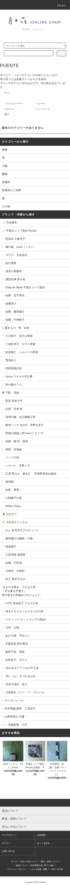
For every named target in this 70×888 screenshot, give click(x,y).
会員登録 (41, 835)
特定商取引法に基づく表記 (42, 865)
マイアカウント (9, 835)
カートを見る (43, 843)
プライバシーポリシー (17, 869)
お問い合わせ (8, 851)
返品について (21, 865)
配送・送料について (49, 861)
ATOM (60, 869)
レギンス (9, 109)
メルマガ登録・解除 (38, 869)
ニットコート (43, 109)
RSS (54, 869)
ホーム (7, 93)
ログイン (6, 843)
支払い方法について (29, 861)
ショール (40, 103)
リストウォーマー (13, 103)
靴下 (6, 114)
